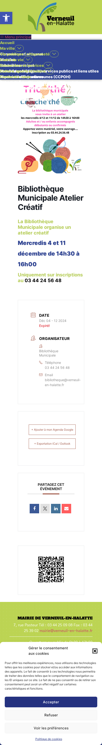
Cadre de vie (11, 59)
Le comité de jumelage (21, 93)
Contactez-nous (15, 76)
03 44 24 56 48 (43, 280)
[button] (6, 18)
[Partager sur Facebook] (34, 508)
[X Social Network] (45, 508)
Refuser (51, 715)
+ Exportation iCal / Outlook (52, 443)
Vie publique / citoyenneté (25, 54)
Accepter (51, 702)
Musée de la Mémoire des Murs (29, 105)
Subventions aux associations (28, 88)
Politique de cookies (48, 739)
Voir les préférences (51, 728)
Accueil (7, 42)
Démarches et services (22, 65)
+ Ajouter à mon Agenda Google (52, 429)
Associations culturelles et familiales (35, 82)
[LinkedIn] (55, 508)
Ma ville (7, 48)
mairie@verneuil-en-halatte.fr (66, 631)
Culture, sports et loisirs (22, 71)
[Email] (66, 508)
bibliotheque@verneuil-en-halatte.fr (63, 382)
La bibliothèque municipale (25, 99)
